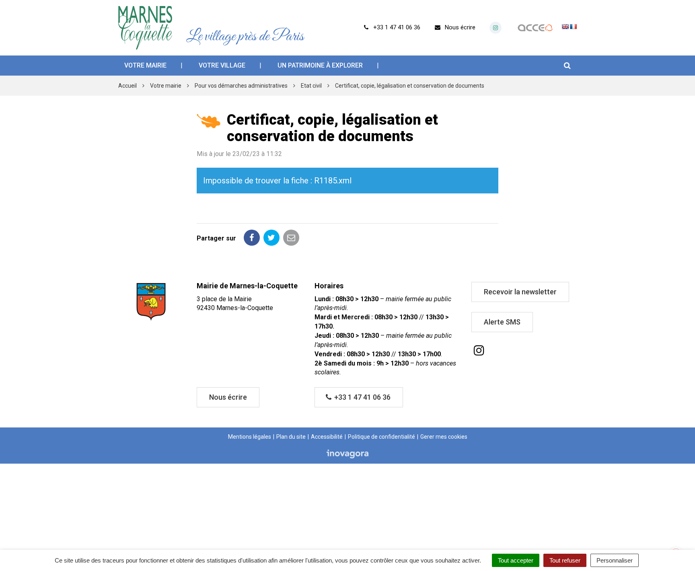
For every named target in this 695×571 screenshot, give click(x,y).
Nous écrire (228, 397)
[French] (573, 26)
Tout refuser (564, 560)
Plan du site (291, 436)
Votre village (222, 65)
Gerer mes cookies (443, 436)
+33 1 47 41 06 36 (362, 397)
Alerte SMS (502, 322)
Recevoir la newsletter (520, 292)
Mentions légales (249, 436)
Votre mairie (145, 65)
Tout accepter (515, 560)
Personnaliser (614, 560)
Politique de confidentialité (381, 436)
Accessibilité (327, 436)
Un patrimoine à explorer (320, 65)
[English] (565, 26)
